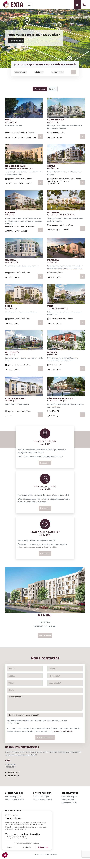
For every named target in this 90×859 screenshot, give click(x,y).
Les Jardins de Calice (15, 166)
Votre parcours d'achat (14, 800)
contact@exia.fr (12, 772)
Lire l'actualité (45, 635)
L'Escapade (10, 212)
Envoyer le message (45, 738)
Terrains (52, 89)
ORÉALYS (51, 166)
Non (18, 723)
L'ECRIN (8, 306)
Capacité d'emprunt (69, 797)
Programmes (39, 89)
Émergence (10, 260)
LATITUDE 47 (53, 352)
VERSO (8, 120)
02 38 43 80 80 (12, 775)
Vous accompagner (13, 797)
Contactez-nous (16, 40)
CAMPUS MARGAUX (55, 120)
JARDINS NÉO (53, 260)
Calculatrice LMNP (69, 803)
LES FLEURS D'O (12, 352)
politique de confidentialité (62, 731)
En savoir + (45, 463)
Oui (11, 723)
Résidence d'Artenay (15, 398)
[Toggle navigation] (29, 4)
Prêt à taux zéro (67, 800)
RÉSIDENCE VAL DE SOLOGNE (60, 398)
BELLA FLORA (53, 212)
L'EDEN (50, 306)
